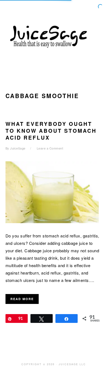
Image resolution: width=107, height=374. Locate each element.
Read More (22, 299)
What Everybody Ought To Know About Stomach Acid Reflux (51, 130)
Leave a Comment (50, 148)
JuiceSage (53, 35)
